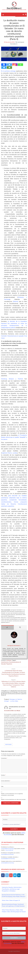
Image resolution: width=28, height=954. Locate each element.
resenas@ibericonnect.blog (7, 854)
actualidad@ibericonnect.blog (8, 858)
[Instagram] (15, 64)
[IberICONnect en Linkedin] (19, 875)
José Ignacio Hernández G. (17, 43)
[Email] (9, 67)
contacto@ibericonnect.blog (7, 848)
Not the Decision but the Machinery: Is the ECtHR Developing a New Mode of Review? (13, 895)
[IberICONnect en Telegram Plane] (15, 875)
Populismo (9, 664)
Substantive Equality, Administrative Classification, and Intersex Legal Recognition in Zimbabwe (11, 889)
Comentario (4, 758)
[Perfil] (7, 627)
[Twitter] (9, 64)
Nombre (3, 775)
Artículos (8, 660)
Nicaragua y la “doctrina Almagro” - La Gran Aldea (13, 700)
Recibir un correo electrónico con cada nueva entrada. (13, 799)
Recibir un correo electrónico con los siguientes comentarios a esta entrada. (12, 794)
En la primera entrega (8, 71)
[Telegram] (3, 67)
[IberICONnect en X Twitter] (7, 875)
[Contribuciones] (20, 627)
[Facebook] (3, 64)
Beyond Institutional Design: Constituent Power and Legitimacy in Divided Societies (13, 905)
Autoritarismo (5, 662)
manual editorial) (9, 850)
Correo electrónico (5, 780)
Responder (8, 744)
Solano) (15, 301)
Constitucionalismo (14, 662)
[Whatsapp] (20, 64)
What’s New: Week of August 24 (11, 900)
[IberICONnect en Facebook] (3, 875)
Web (2, 786)
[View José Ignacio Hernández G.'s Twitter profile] (14, 642)
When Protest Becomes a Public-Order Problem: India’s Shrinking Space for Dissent (14, 911)
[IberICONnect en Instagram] (11, 875)
